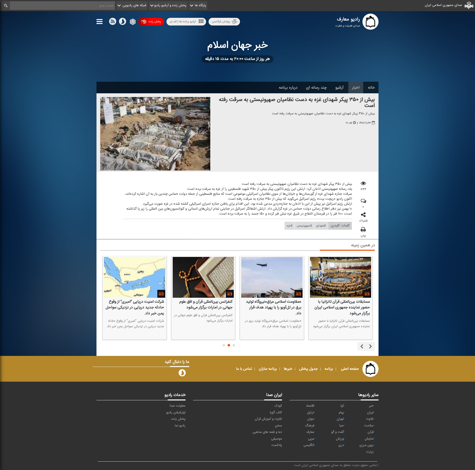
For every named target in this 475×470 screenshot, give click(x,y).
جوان (310, 419)
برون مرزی (366, 445)
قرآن (371, 432)
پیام (341, 412)
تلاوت (370, 419)
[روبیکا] (132, 22)
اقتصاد (310, 406)
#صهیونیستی (304, 225)
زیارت (370, 452)
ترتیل (310, 412)
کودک (278, 406)
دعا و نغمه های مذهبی (267, 432)
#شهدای (321, 225)
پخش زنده (154, 21)
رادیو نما (180, 425)
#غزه (289, 225)
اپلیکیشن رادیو (176, 412)
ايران (370, 412)
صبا (341, 425)
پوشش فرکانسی (221, 21)
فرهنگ (309, 425)
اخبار (355, 87)
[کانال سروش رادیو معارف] (182, 374)
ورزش (340, 439)
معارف (310, 432)
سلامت (369, 425)
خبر (371, 406)
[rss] (112, 22)
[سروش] (122, 22)
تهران (340, 419)
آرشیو (339, 87)
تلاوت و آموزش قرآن (268, 419)
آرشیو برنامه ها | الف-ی (183, 21)
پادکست (276, 445)
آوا (342, 406)
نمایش (369, 439)
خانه (371, 87)
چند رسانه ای (316, 87)
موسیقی (276, 439)
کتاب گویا (276, 412)
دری (341, 445)
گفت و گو (337, 432)
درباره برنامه (288, 87)
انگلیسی (309, 445)
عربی (311, 439)
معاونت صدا (178, 406)
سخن (278, 425)
